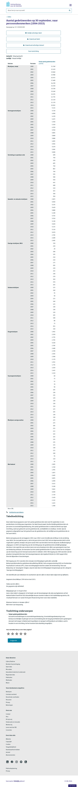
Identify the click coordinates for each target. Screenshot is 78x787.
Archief (8, 752)
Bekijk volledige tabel (34, 33)
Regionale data (10, 674)
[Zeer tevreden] (25, 633)
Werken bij (9, 724)
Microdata (9, 669)
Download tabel (34, 39)
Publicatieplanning (11, 768)
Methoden (9, 680)
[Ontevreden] (12, 633)
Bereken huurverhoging (13, 664)
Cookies (8, 744)
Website (8, 739)
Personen (8, 699)
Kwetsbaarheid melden (13, 749)
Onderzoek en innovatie (13, 722)
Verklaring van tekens (16, 512)
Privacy (8, 702)
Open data (9, 666)
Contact (8, 714)
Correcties (9, 730)
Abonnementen (10, 755)
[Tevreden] (21, 633)
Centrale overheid (11, 694)
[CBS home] (14, 4)
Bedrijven (9, 691)
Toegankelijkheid (11, 747)
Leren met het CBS (11, 727)
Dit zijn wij (9, 719)
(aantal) (47, 62)
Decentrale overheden (12, 697)
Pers (7, 716)
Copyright (9, 741)
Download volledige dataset (34, 45)
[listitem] (7, 761)
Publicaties (9, 677)
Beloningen (9, 705)
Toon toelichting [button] (33, 51)
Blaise (7, 682)
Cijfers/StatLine (10, 661)
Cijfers (9, 16)
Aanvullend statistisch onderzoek (15, 672)
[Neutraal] (17, 633)
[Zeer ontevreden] (8, 633)
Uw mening (72, 786)
